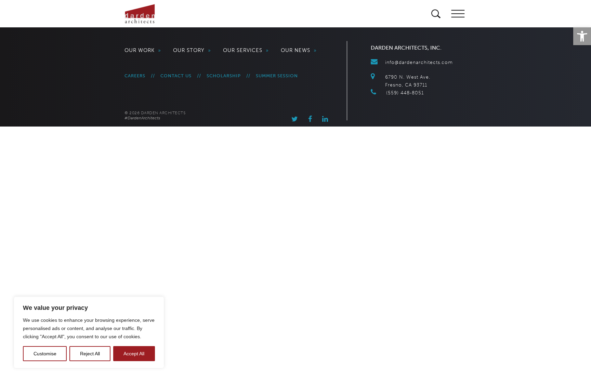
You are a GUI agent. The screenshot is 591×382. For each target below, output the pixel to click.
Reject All (90, 353)
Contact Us (176, 75)
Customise (45, 353)
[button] (582, 36)
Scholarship (224, 75)
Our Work (142, 50)
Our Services (246, 50)
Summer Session (277, 75)
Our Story (192, 50)
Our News (299, 50)
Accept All (133, 353)
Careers (134, 75)
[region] (89, 332)
